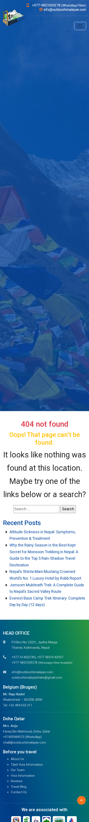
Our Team (18, 770)
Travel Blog (18, 787)
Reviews (16, 781)
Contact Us (19, 792)
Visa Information (23, 776)
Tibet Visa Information (27, 765)
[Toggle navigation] (80, 26)
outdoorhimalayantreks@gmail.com (37, 677)
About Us (17, 759)
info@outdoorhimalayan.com (32, 672)
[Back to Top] (81, 800)
